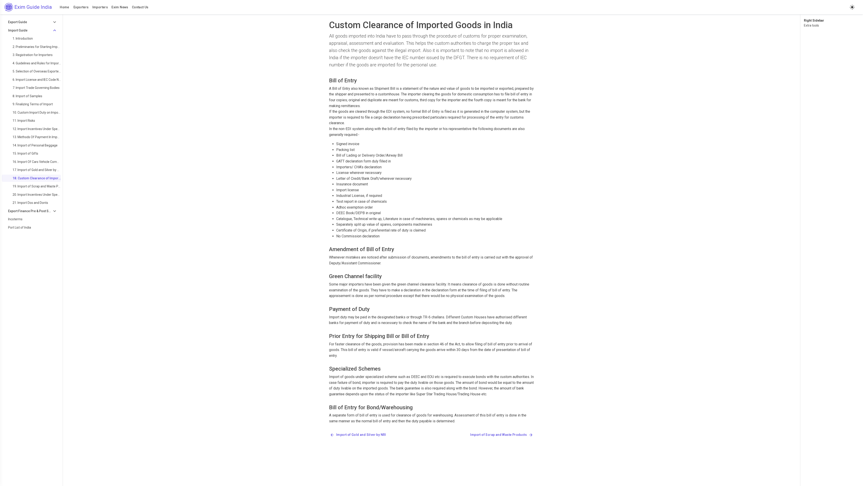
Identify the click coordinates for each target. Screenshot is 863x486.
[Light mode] (852, 7)
